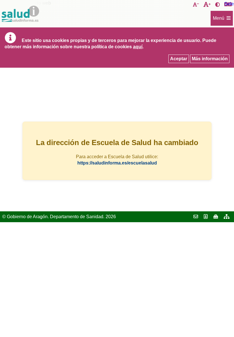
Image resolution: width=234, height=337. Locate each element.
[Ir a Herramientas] (215, 216)
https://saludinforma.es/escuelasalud (117, 163)
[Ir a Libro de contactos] (206, 216)
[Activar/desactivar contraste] (217, 4)
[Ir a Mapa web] (226, 216)
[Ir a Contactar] (195, 216)
